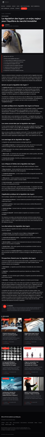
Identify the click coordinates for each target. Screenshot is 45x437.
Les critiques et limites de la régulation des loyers (13, 65)
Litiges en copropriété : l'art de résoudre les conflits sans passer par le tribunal (31, 363)
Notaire (12, 8)
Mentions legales (8, 424)
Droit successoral (25, 6)
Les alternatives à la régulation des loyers (12, 68)
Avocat (14, 6)
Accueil (3, 6)
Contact (24, 8)
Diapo (18, 6)
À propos (17, 8)
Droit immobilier (5, 8)
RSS (13, 424)
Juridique (8, 6)
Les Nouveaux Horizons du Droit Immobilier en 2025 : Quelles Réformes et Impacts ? (10, 394)
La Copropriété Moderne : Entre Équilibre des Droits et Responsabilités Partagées (9, 363)
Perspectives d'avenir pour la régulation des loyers (13, 70)
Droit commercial (35, 6)
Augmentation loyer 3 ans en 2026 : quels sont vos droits (32, 334)
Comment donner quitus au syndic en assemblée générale (10, 334)
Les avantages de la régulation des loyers (12, 63)
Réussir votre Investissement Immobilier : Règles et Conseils (32, 393)
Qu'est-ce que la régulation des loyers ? (11, 58)
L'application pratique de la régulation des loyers (13, 67)
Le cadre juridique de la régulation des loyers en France (14, 60)
